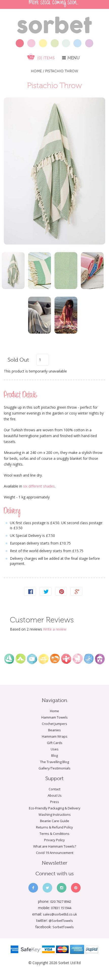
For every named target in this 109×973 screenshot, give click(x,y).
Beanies (54, 730)
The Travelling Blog (54, 762)
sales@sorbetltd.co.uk (60, 914)
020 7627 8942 (60, 901)
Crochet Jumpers (54, 723)
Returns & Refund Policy (54, 827)
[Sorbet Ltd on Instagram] (61, 888)
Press (54, 801)
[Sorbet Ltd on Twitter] (47, 888)
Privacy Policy (54, 840)
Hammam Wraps (54, 736)
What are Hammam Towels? (54, 846)
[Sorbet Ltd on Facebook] (33, 888)
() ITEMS (46, 57)
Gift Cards (54, 742)
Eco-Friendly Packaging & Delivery (54, 808)
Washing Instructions (55, 814)
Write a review (54, 629)
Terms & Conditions (54, 833)
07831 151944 (61, 908)
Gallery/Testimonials (54, 768)
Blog (54, 755)
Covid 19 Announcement (54, 852)
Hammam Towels (54, 717)
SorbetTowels (63, 927)
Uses (55, 749)
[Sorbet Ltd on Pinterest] (76, 888)
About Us (55, 795)
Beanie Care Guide (54, 821)
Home (36, 71)
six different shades (38, 486)
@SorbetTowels (61, 920)
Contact (54, 789)
